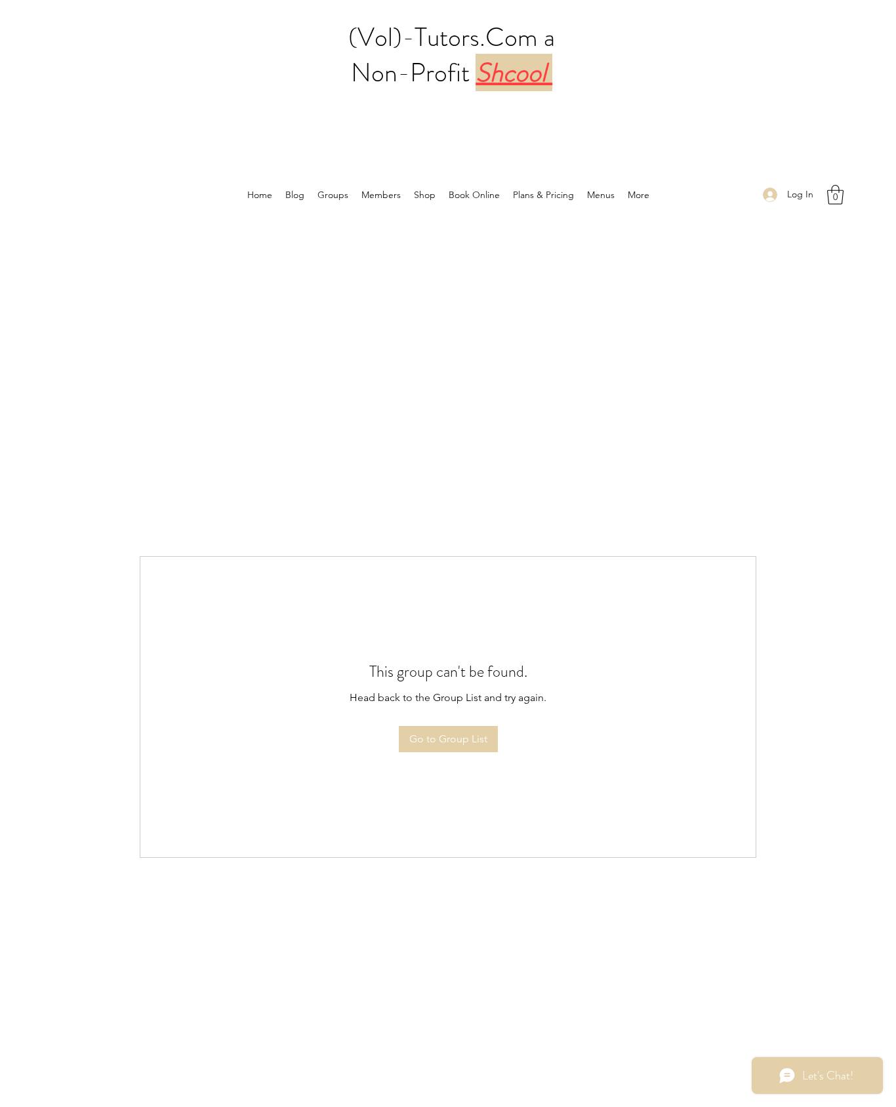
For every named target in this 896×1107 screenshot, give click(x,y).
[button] (835, 195)
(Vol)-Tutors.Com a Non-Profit (451, 54)
